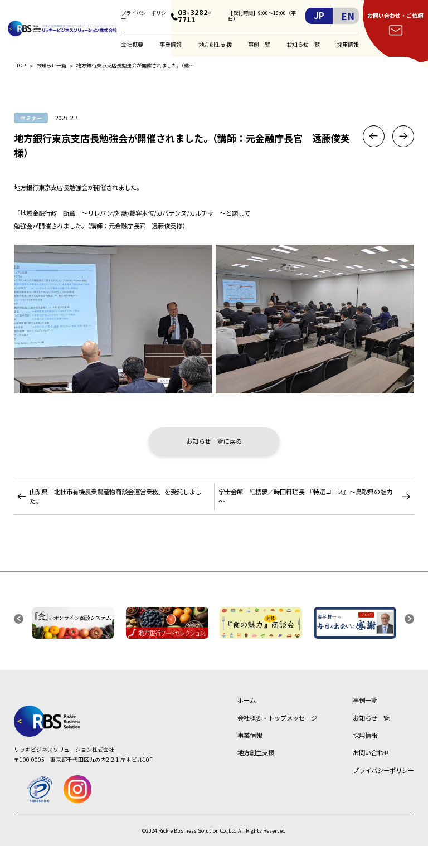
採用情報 (348, 44)
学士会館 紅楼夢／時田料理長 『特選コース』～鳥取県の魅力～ (305, 496)
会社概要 (132, 44)
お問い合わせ (371, 752)
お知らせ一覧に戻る (214, 440)
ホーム (246, 700)
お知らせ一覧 (303, 44)
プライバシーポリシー (143, 16)
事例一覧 (259, 44)
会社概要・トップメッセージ (277, 717)
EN (347, 16)
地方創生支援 (215, 44)
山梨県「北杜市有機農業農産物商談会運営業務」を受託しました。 (115, 496)
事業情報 (170, 44)
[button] (18, 619)
